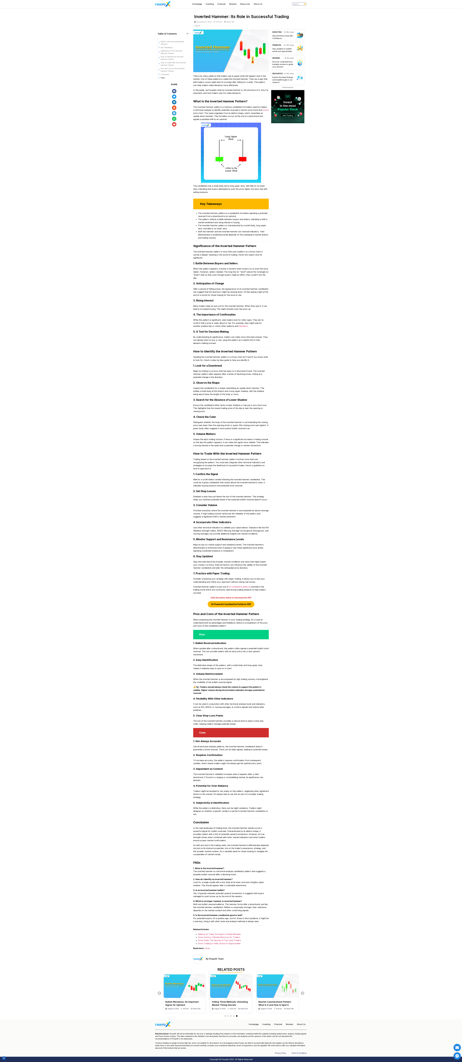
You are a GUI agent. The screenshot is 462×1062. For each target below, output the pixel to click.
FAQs (163, 77)
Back (197, 26)
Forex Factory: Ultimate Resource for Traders (219, 937)
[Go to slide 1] (225, 1016)
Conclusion (165, 74)
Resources (245, 4)
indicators (243, 326)
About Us (257, 4)
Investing (210, 4)
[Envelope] (457, 1047)
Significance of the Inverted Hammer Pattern (171, 51)
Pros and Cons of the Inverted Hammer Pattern (172, 69)
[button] (187, 34)
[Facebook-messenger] (457, 1056)
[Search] (305, 4)
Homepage (197, 4)
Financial (221, 4)
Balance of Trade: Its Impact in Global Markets (219, 934)
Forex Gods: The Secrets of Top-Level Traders (219, 940)
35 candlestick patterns (239, 587)
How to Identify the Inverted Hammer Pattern (172, 57)
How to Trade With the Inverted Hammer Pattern (173, 63)
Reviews (233, 4)
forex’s (266, 110)
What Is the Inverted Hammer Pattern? (172, 42)
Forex (207, 948)
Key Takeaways (167, 47)
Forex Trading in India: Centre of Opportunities (219, 943)
